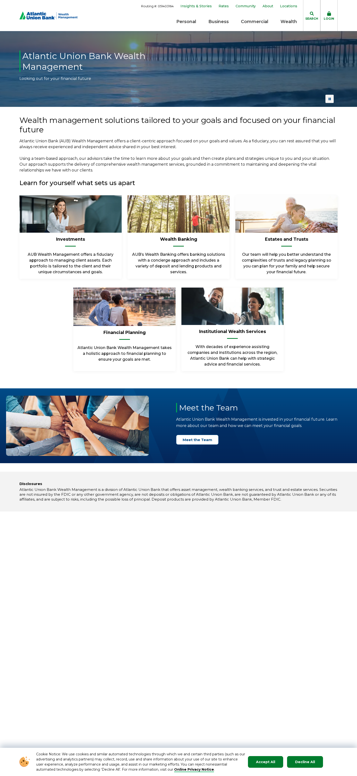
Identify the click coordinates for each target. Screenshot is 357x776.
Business (218, 21)
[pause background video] (329, 99)
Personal (186, 21)
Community (246, 6)
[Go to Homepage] (48, 15)
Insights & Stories (196, 6)
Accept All (265, 762)
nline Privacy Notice (195, 769)
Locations (288, 6)
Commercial (254, 21)
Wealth (288, 21)
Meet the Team (197, 439)
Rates (224, 6)
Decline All (305, 762)
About (268, 6)
